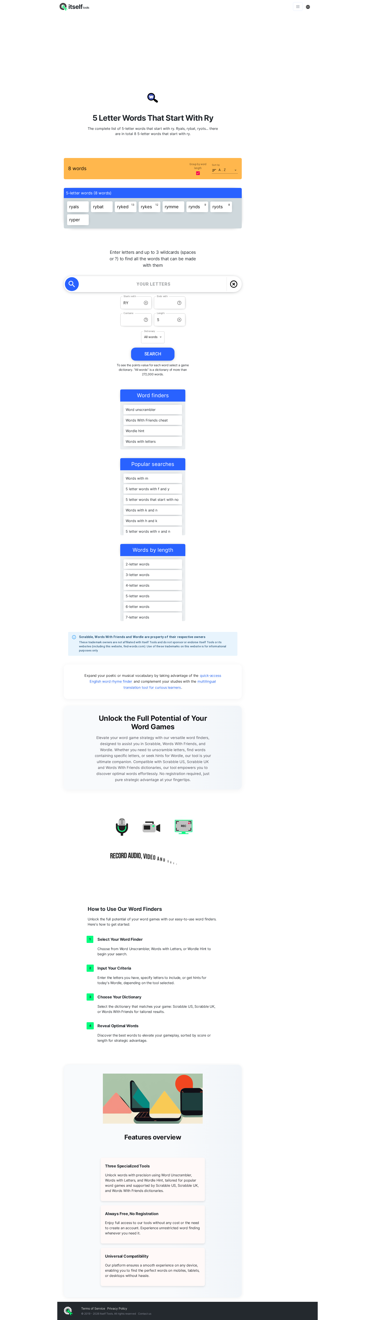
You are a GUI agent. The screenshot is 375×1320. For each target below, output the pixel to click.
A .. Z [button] (222, 170)
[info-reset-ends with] (179, 303)
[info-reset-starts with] (146, 303)
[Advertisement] (187, 45)
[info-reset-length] (179, 320)
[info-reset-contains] (146, 320)
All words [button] (151, 337)
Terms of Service (93, 1308)
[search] (72, 284)
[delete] (234, 284)
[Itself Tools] (152, 843)
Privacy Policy (117, 1308)
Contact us (144, 1313)
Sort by (216, 165)
